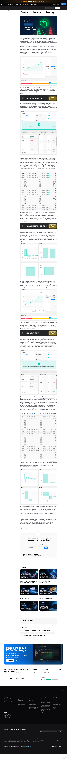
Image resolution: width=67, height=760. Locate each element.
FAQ (20, 4)
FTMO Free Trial (31, 700)
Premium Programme (33, 703)
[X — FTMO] (60, 690)
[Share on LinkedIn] (24, 528)
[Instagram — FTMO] (56, 690)
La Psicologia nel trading (36, 630)
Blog (23, 4)
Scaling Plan (31, 701)
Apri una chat (8, 698)
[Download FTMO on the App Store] (54, 746)
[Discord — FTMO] (51, 690)
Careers (54, 707)
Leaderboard (43, 703)
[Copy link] (21, 528)
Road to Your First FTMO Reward (27, 633)
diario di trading (25, 157)
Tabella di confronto (33, 708)
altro (45, 635)
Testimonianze (56, 705)
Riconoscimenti (56, 703)
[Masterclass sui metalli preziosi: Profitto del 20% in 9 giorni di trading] (48, 592)
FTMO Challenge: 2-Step (33, 707)
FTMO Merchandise (21, 704)
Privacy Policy (37, 750)
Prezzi (30, 699)
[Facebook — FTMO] (58, 690)
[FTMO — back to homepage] (3, 4)
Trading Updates (44, 708)
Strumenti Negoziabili (45, 706)
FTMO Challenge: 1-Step (33, 705)
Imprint (25, 750)
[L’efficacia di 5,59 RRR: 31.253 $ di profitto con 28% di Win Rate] (29, 592)
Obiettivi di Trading (32, 704)
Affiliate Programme (21, 701)
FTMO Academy (44, 710)
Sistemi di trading (38, 633)
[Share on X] (26, 528)
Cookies (21, 750)
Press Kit (19, 703)
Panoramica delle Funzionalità (44, 701)
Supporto (19, 699)
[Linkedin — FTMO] (62, 690)
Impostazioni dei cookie (15, 750)
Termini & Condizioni (31, 750)
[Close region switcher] (62, 8)
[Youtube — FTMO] (53, 690)
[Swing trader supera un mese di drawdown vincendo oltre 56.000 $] (48, 608)
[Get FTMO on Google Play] (60, 746)
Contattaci (7, 697)
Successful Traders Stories (25, 580)
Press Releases (56, 697)
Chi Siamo (55, 700)
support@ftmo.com (9, 700)
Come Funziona (20, 700)
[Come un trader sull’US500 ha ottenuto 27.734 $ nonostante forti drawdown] (29, 576)
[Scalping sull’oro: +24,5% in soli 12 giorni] (29, 608)
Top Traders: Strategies (38, 635)
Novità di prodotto (46, 630)
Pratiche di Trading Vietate (44, 698)
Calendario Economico (45, 705)
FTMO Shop (55, 708)
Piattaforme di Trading (45, 709)
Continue (57, 8)
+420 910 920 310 (8, 701)
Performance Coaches (45, 702)
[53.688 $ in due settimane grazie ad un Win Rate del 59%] (48, 576)
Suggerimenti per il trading (26, 635)
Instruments (27, 630)
